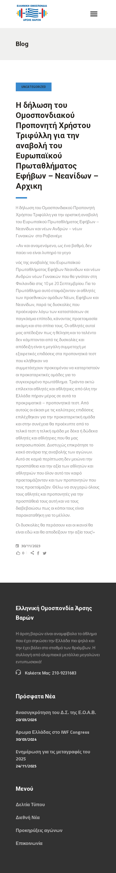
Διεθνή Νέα (28, 817)
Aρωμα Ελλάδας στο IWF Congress (52, 732)
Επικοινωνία (29, 843)
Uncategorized (33, 87)
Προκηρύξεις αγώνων (39, 830)
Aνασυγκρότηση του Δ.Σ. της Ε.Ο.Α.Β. (56, 712)
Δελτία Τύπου (30, 804)
